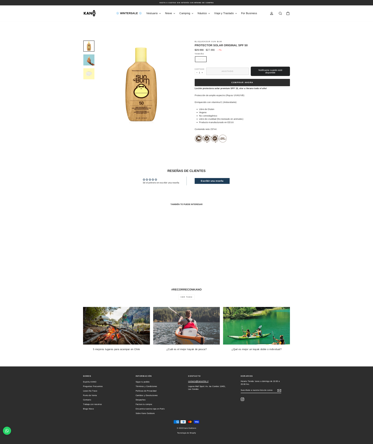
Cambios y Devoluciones (147, 395)
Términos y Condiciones (146, 386)
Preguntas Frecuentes (93, 386)
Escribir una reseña (212, 181)
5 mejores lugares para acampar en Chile (116, 349)
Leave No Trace (90, 391)
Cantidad (199, 69)
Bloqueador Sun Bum (208, 42)
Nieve (169, 13)
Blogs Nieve (88, 409)
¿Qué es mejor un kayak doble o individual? (256, 349)
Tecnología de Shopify (186, 433)
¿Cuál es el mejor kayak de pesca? (186, 349)
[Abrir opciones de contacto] (7, 431)
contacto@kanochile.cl (198, 381)
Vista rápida (107, 259)
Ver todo (186, 297)
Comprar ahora (242, 82)
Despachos (141, 400)
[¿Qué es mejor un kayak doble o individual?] (256, 326)
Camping (185, 13)
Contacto (87, 400)
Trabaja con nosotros (92, 404)
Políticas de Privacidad (146, 391)
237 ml (200, 59)
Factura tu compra (144, 404)
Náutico (203, 13)
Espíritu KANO (89, 382)
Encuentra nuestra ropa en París (150, 409)
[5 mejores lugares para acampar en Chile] (116, 326)
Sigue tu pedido (143, 382)
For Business (249, 13)
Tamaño (199, 54)
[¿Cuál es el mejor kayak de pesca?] (186, 326)
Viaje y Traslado (224, 13)
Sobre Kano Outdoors (145, 413)
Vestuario (152, 13)
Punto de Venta (90, 395)
